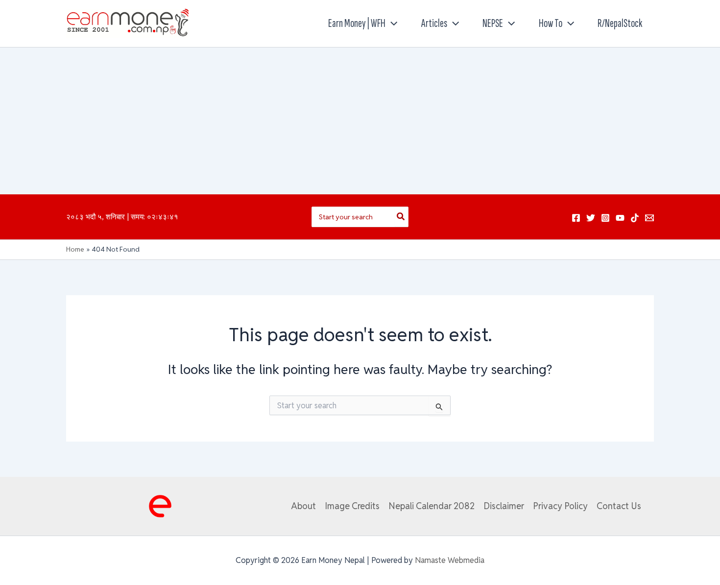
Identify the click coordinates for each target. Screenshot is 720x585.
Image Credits (352, 506)
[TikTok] (634, 217)
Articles (434, 23)
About (303, 506)
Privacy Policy (560, 506)
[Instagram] (605, 217)
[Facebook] (576, 217)
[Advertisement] (360, 120)
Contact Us (619, 506)
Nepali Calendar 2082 (431, 506)
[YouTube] (620, 217)
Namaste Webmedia (449, 560)
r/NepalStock (620, 23)
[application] (391, 23)
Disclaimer (503, 506)
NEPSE (492, 23)
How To (550, 23)
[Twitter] (590, 217)
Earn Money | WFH (356, 23)
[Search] (401, 217)
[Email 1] (649, 217)
